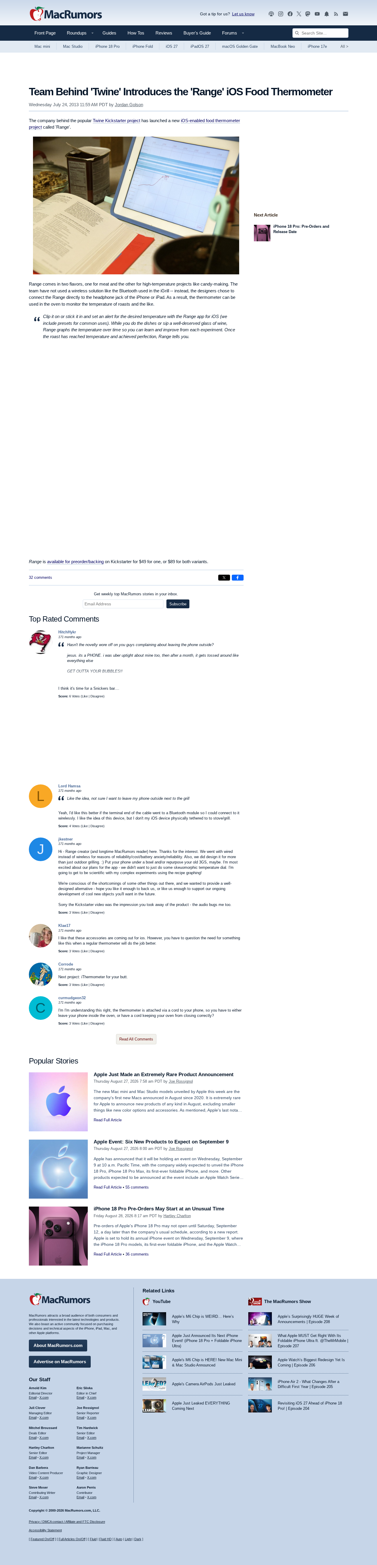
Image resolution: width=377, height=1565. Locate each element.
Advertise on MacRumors (60, 1361)
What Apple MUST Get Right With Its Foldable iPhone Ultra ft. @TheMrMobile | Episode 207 (313, 1340)
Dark (137, 1539)
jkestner (65, 839)
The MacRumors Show (287, 1301)
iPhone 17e (317, 46)
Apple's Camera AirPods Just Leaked (203, 1384)
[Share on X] (224, 578)
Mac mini (42, 46)
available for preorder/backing (75, 561)
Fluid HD (105, 1539)
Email (33, 1397)
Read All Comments (136, 1039)
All (344, 46)
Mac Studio (72, 46)
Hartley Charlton (177, 1216)
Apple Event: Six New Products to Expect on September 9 (161, 1142)
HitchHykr (67, 632)
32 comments (40, 577)
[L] (40, 806)
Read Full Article (108, 1120)
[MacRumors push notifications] (327, 14)
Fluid (93, 1539)
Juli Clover (37, 1408)
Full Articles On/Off (72, 1539)
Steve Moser (38, 1487)
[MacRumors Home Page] (65, 14)
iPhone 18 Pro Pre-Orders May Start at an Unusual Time (159, 1209)
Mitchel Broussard (43, 1428)
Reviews (164, 32)
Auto (119, 1539)
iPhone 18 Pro (107, 46)
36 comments (137, 1254)
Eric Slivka (84, 1388)
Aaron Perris (86, 1487)
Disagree (96, 696)
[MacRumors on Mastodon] (308, 14)
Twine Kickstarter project (116, 120)
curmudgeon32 (72, 998)
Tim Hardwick (87, 1428)
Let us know (243, 14)
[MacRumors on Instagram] (281, 14)
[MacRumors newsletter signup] (345, 14)
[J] (40, 860)
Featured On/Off (42, 1539)
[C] (40, 1018)
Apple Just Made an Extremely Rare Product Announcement (164, 1074)
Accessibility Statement (45, 1530)
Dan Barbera (38, 1467)
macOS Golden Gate (240, 46)
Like (85, 696)
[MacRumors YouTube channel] (317, 14)
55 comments (137, 1187)
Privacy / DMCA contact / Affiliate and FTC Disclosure (67, 1521)
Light (128, 1539)
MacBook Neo (283, 46)
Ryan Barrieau (87, 1467)
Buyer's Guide (197, 32)
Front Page (45, 32)
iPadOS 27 (200, 46)
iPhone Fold (143, 46)
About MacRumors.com (58, 1345)
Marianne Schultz (90, 1447)
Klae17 (64, 925)
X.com (44, 1397)
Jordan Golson (129, 104)
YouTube (162, 1301)
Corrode (65, 964)
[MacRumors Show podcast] (271, 14)
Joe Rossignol (181, 1081)
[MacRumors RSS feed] (336, 14)
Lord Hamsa (69, 786)
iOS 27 (172, 46)
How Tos (136, 32)
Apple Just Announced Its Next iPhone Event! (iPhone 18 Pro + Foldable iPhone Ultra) (207, 1340)
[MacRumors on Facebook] (290, 14)
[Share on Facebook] (238, 578)
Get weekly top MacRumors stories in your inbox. (136, 594)
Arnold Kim (38, 1388)
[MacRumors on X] (299, 14)
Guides (109, 32)
